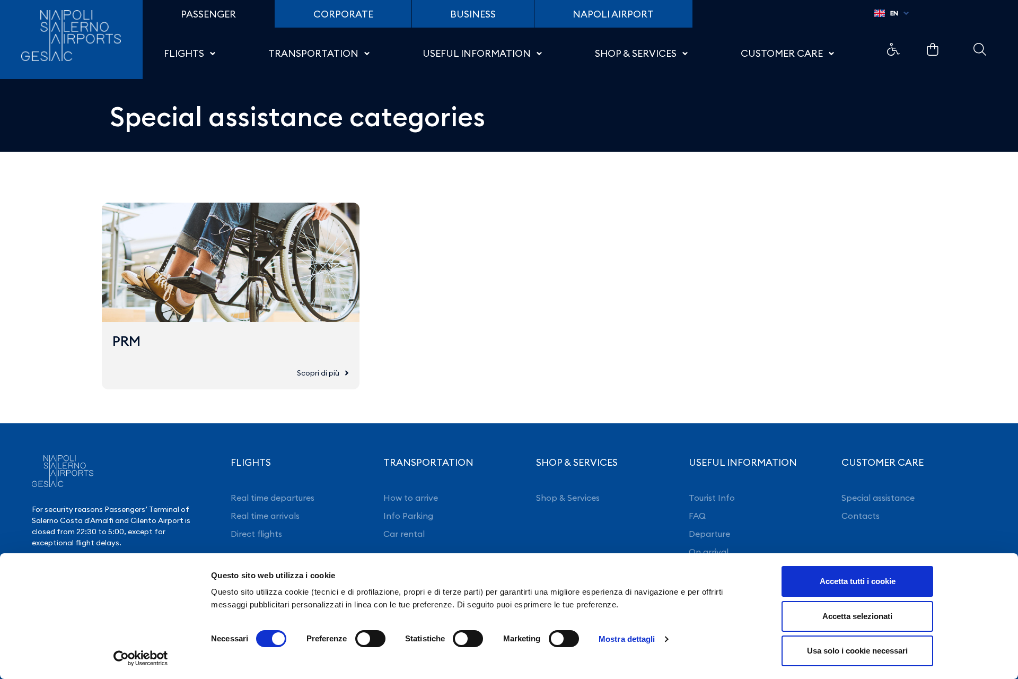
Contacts (860, 515)
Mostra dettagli (627, 638)
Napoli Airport (613, 14)
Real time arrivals (265, 515)
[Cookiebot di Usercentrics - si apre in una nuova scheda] (140, 658)
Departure (709, 533)
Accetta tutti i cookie (858, 581)
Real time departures (272, 497)
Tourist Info (712, 497)
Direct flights (256, 533)
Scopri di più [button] (318, 373)
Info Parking (408, 515)
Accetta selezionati (857, 616)
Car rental (404, 533)
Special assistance (878, 497)
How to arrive (410, 497)
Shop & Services (568, 497)
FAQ (697, 515)
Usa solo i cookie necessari (857, 650)
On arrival (709, 551)
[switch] (370, 638)
